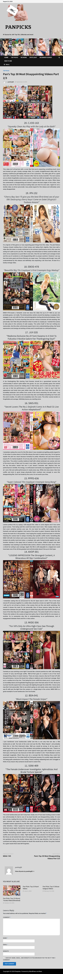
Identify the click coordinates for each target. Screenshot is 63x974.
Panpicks (18, 27)
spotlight (33, 57)
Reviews (24, 57)
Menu (7, 64)
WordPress (32, 971)
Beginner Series (46, 57)
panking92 (11, 82)
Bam (40, 971)
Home (6, 57)
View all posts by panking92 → (24, 871)
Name (5, 938)
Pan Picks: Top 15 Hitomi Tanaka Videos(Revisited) (11, 899)
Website (6, 951)
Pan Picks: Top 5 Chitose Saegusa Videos (51, 887)
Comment (7, 917)
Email (5, 944)
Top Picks (14, 57)
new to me (8, 61)
